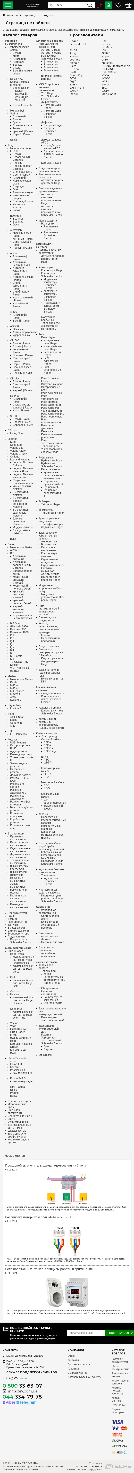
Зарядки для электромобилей (49, 1027)
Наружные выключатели (18, 879)
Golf (12, 977)
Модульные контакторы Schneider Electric (51, 283)
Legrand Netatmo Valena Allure (23, 470)
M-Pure (14, 685)
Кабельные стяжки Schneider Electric (52, 712)
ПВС (46, 759)
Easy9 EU (16, 1064)
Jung (10, 145)
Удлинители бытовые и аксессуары (51, 871)
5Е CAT (48, 774)
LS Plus (14, 395)
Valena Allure (18, 450)
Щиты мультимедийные (18, 1120)
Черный (20, 99)
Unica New (16, 79)
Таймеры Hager (50, 504)
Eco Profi (15, 215)
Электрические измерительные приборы (48, 535)
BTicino (12, 430)
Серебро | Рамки (23, 425)
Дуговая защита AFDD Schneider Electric (54, 154)
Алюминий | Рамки (20, 258)
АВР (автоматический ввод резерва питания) (49, 610)
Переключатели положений (50, 639)
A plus (13, 253)
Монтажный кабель (52, 782)
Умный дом (45, 1055)
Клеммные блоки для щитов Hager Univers (23, 1000)
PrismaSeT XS (18, 1070)
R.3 (12, 653)
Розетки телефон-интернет (20, 803)
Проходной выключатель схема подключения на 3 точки (46, 1165)
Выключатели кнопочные (18, 873)
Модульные (48, 317)
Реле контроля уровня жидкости (51, 409)
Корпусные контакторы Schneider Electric (51, 295)
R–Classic (16, 656)
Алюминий (19, 58)
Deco (16, 224)
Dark (15, 189)
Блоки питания (50, 921)
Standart (18, 221)
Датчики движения (19, 930)
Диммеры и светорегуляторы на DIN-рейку (51, 652)
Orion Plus (16, 1008)
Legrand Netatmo (20, 459)
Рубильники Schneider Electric (51, 465)
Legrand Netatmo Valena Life (23, 476)
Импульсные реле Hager (51, 342)
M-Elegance (17, 691)
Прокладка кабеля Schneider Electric (52, 862)
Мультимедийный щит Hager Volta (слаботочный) (23, 959)
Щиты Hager (15, 951)
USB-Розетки (18, 742)
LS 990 (14, 151)
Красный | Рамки (23, 131)
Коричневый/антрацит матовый (20, 579)
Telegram (27, 1402)
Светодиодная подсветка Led (47, 911)
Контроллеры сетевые (49, 555)
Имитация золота (19, 206)
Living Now (16, 433)
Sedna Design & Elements (19, 83)
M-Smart (15, 694)
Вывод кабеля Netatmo (21, 532)
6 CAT (47, 777)
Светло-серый (21, 174)
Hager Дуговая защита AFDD (52, 147)
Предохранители (49, 646)
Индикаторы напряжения (48, 549)
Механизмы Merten (21, 679)
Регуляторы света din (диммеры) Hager (52, 661)
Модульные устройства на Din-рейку (50, 588)
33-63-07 (22, 1385)
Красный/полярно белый (22, 602)
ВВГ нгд (48, 745)
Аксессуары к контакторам (49, 327)
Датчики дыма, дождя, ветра (47, 619)
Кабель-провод (48, 736)
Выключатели (16, 833)
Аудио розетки (18, 751)
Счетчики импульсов (47, 569)
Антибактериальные (25, 332)
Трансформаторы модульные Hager (52, 525)
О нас (71, 1355)
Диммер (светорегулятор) (18, 920)
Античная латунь (23, 192)
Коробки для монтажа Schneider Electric (52, 834)
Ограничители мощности (49, 561)
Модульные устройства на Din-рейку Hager (52, 597)
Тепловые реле (50, 323)
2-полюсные (51, 64)
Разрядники (48, 223)
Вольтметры (48, 544)
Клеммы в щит (47, 719)
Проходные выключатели (18, 838)
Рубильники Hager (52, 460)
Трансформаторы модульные (49, 520)
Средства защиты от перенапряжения (51, 170)
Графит (17, 122)
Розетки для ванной (17, 785)
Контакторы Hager (52, 270)
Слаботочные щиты (20, 1116)
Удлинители (48, 875)
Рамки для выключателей (19, 906)
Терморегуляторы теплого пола (55, 981)
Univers (14, 994)
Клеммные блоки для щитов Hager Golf (23, 983)
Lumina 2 (15, 708)
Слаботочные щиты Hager (18, 1030)
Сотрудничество (77, 1372)
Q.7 (12, 647)
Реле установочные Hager (52, 370)
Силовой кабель (51, 739)
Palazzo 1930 (18, 629)
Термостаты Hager (52, 512)
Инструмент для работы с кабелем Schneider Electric (52, 898)
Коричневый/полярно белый (22, 587)
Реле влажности (51, 404)
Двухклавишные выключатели (20, 856)
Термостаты (46, 509)
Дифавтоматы (50, 102)
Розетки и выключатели (13, 42)
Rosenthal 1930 (19, 632)
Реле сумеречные (52, 393)
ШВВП (48, 762)
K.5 (12, 638)
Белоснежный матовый (21, 158)
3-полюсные (51, 67)
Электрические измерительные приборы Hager (50, 577)
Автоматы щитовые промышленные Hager (51, 199)
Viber (10, 1402)
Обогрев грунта (53, 1003)
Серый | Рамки (22, 134)
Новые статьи (15, 1155)
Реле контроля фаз (52, 413)
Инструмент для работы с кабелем (49, 891)
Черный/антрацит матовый (18, 609)
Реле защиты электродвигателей (52, 1019)
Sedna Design (21, 87)
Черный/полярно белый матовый (23, 617)
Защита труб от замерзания (53, 998)
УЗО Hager (47, 93)
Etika (13, 538)
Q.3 (12, 644)
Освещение (43, 907)
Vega (13, 1026)
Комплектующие (23, 1073)
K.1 (12, 635)
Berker (11, 544)
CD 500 (14, 340)
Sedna (14, 113)
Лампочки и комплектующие (48, 935)
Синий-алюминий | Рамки (20, 285)
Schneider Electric (18, 47)
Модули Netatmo (23, 527)
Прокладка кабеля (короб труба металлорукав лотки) (51, 846)
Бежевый (21, 93)
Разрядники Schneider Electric (51, 235)
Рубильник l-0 (52, 487)
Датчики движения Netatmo (19, 521)
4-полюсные (51, 70)
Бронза (17, 64)
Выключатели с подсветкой (19, 867)
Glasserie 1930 (19, 626)
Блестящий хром (23, 201)
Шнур (44, 756)
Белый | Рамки (21, 320)
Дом (43, 1031)
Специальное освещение (47, 949)
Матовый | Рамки (23, 238)
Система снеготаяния (48, 993)
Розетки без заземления (17, 797)
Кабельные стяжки (50, 707)
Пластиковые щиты (19, 1101)
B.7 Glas (15, 623)
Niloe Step (16, 444)
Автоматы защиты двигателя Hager (52, 181)
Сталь (16, 67)
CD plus (15, 378)
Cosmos (15, 991)
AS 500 (14, 326)
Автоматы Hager (51, 49)
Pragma (14, 1092)
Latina (13, 719)
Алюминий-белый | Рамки (21, 263)
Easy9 (13, 1095)
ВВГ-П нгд (50, 751)
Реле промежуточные (51, 421)
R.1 (12, 650)
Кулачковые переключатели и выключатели (54, 475)
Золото (17, 210)
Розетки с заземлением (18, 791)
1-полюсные (51, 61)
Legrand (12, 438)
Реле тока (47, 431)
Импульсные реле (52, 384)
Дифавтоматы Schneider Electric (52, 114)
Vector (13, 1023)
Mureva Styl (17, 110)
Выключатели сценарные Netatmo (21, 512)
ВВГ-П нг (49, 748)
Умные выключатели (18, 885)
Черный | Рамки (22, 247)
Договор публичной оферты (84, 1377)
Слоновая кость (22, 125)
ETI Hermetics (18, 734)
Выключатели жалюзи (18, 891)
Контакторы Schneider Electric (51, 275)
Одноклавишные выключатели (20, 850)
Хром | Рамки (21, 410)
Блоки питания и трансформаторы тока (49, 672)
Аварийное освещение (48, 955)
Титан (16, 128)
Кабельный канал (51, 852)
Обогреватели (49, 988)
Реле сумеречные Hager (51, 361)
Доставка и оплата (79, 1364)
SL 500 (14, 416)
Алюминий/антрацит (19, 557)
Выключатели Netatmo (21, 493)
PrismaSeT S (18, 1078)
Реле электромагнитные (52, 442)
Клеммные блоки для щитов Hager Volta (23, 968)
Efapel (11, 713)
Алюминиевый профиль (50, 926)
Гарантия (73, 1368)
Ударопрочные (22, 335)
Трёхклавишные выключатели (20, 861)
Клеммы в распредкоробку (48, 723)
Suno (13, 441)
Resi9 (13, 1089)
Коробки (44, 814)
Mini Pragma (17, 1087)
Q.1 (12, 641)
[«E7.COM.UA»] (32, 3)
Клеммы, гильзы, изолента (46, 689)
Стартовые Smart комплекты (23, 482)
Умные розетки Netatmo (22, 487)
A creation (16, 230)
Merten (12, 676)
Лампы (45, 939)
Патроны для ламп (52, 942)
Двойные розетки (20, 775)
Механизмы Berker (21, 547)
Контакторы (46, 267)
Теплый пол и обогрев (47, 966)
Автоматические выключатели (49, 45)
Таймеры (44, 501)
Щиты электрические (18, 948)
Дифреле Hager (53, 125)
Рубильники (46, 457)
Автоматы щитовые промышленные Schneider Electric (51, 210)
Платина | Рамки (23, 355)
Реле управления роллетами (51, 436)
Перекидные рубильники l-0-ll (53, 483)
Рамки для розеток (21, 754)
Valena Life (16, 447)
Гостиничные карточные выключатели (18, 898)
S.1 (12, 659)
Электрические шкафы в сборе (17, 1135)
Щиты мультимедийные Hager (20, 1038)
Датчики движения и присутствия (51, 251)
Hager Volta (17, 954)
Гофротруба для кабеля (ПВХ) (51, 856)
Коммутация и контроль (44, 245)
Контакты (73, 1360)
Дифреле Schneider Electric (50, 131)
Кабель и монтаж (46, 733)
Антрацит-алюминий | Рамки (20, 271)
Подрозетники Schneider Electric (20, 941)
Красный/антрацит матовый (18, 594)
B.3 (12, 553)
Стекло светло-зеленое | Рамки (22, 406)
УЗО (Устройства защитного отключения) (49, 87)
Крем (16, 55)
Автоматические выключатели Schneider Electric (51, 55)
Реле (41, 334)
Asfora (14, 50)
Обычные (18, 329)
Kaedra (14, 1067)
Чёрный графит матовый (22, 167)
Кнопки (45, 635)
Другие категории (47, 962)
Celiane (14, 456)
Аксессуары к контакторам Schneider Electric (52, 307)
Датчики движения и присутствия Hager (52, 258)
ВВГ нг (48, 742)
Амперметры (49, 541)
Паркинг (46, 1034)
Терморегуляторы (19, 933)
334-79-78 (22, 1396)
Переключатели (17, 913)
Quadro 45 (16, 722)
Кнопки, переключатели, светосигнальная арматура (49, 628)
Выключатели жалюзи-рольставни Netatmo (21, 502)
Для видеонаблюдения (55, 801)
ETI (10, 731)
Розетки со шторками (16, 815)
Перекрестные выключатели (19, 844)
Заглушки (13, 924)
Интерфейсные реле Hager (53, 348)
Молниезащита (48, 220)
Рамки (11, 915)
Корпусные (48, 320)
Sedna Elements (22, 105)
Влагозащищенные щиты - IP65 (19, 1126)
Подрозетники (16, 936)
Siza (12, 725)
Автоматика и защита (49, 40)
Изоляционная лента (51, 693)
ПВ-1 (47, 785)
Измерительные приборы (51, 827)
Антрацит (18, 61)
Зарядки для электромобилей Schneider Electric (51, 1040)
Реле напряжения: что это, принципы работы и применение (49, 1269)
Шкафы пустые (17, 1130)
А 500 (13, 311)
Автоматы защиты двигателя (50, 176)
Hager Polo (14, 705)
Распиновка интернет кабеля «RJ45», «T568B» (39, 1217)
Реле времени (49, 401)
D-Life (13, 682)
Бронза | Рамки (22, 346)
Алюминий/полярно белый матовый (22, 565)
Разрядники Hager (51, 228)
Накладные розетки (17, 770)
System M (16, 700)
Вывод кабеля (16, 927)
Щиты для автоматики (15, 1111)
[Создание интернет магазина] (118, 1466)
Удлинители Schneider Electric (51, 881)
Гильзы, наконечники (51, 727)
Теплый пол (48, 971)
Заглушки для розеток (18, 765)
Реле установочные (50, 397)
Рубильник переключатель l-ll (54, 493)
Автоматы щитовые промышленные (51, 190)
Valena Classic (19, 453)
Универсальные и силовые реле (52, 450)
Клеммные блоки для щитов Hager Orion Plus (23, 1014)
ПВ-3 (47, 788)
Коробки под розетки (17, 821)
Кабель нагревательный (54, 975)
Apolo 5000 (17, 716)
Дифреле (46, 122)
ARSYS (14, 550)
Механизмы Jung (20, 148)
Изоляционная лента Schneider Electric (51, 699)
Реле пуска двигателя (47, 427)
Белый (17, 52)
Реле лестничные (51, 416)
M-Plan (14, 688)
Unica (13, 139)
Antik (13, 697)
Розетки (12, 739)
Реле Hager (48, 337)
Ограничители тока (52, 565)
